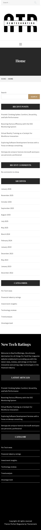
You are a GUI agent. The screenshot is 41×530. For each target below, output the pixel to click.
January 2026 (6, 189)
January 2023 (6, 266)
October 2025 (6, 202)
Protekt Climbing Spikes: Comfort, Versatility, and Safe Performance (19, 116)
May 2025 (4, 227)
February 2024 (6, 240)
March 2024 (5, 234)
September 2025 (7, 208)
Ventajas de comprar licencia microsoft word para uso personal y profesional (20, 153)
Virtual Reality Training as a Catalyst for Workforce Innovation (16, 134)
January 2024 (6, 247)
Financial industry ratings (11, 297)
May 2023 (4, 260)
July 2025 (4, 221)
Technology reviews (9, 310)
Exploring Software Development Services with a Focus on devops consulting (20, 144)
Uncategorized (7, 323)
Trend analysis (6, 317)
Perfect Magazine (17, 524)
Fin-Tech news (6, 291)
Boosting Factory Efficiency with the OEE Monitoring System (17, 125)
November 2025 (7, 195)
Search (3, 92)
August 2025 (6, 215)
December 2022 (7, 273)
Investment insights (9, 304)
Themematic (32, 524)
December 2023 (7, 253)
